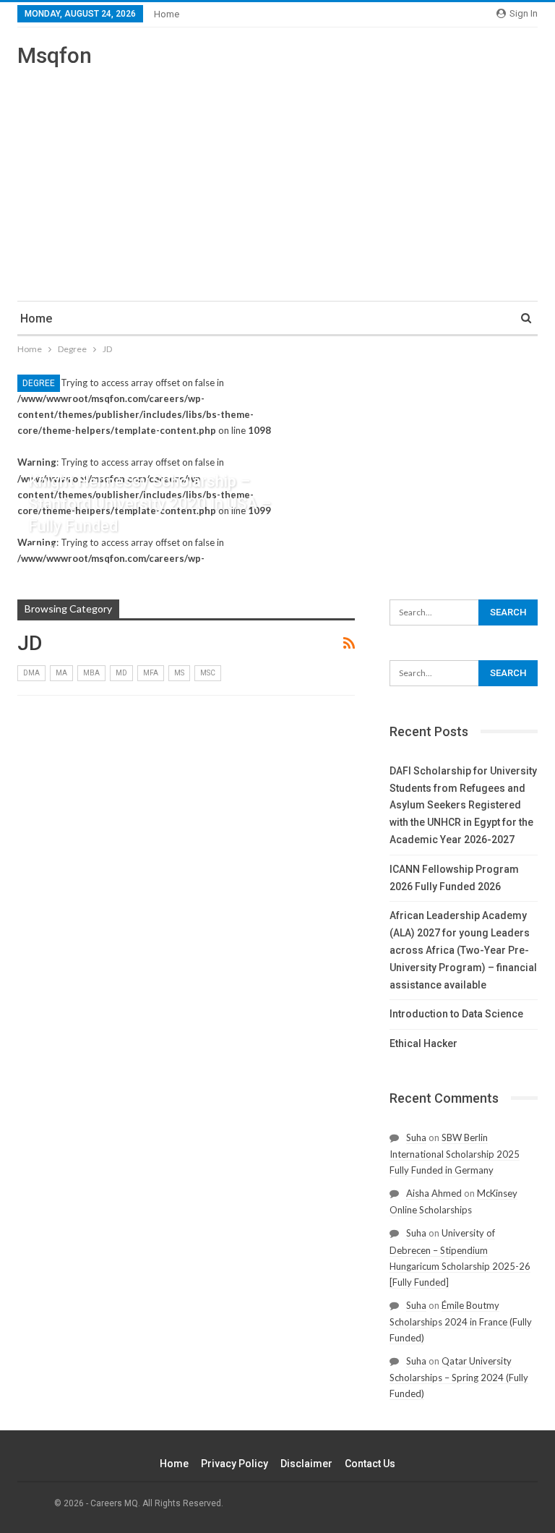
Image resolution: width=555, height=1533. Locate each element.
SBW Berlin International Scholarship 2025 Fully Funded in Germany (455, 1154)
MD (121, 673)
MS (179, 673)
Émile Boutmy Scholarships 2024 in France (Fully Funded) (461, 1321)
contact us (370, 1463)
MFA (150, 673)
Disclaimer (306, 1463)
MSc (207, 673)
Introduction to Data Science (456, 1014)
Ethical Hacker (423, 1043)
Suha (416, 1137)
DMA (31, 673)
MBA (91, 673)
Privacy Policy (234, 1463)
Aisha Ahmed (434, 1193)
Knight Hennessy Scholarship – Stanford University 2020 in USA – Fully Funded (149, 503)
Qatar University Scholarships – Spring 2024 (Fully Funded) (459, 1377)
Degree (38, 383)
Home (166, 14)
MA (61, 673)
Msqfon (54, 55)
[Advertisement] (277, 178)
